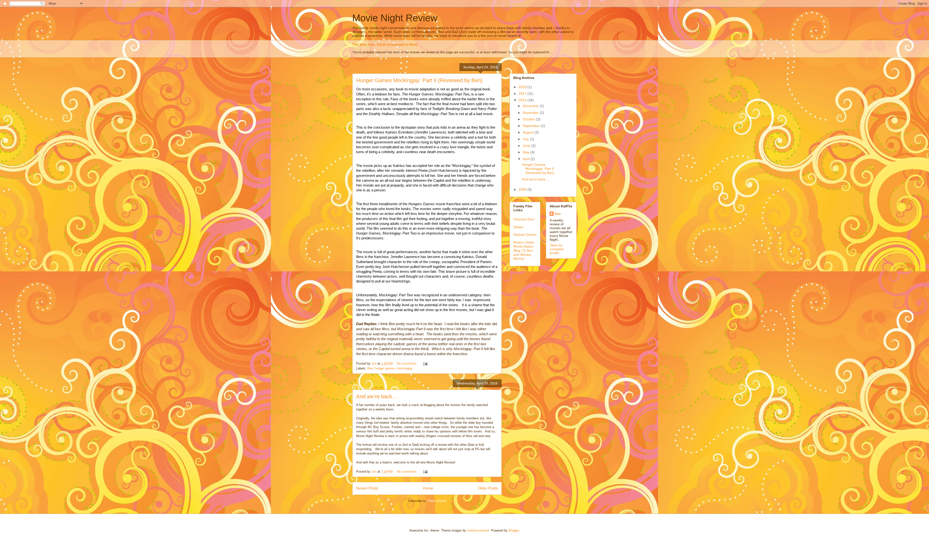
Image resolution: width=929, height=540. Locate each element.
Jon (557, 214)
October (529, 119)
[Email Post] (424, 363)
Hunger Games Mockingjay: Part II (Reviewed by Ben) (419, 80)
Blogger (514, 530)
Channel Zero (523, 219)
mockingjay (404, 368)
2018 (523, 87)
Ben (370, 368)
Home (428, 488)
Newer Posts (367, 488)
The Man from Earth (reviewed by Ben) (384, 44)
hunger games (385, 368)
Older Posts (488, 488)
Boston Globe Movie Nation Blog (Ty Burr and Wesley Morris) (523, 250)
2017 (523, 93)
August (528, 132)
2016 (523, 100)
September (532, 126)
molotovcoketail (478, 530)
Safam (518, 227)
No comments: (407, 363)
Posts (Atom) (436, 501)
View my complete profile (557, 249)
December (531, 106)
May (526, 152)
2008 (523, 189)
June (527, 146)
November (531, 113)
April (527, 159)
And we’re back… (376, 396)
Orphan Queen (524, 234)
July (526, 139)
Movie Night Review (394, 18)
